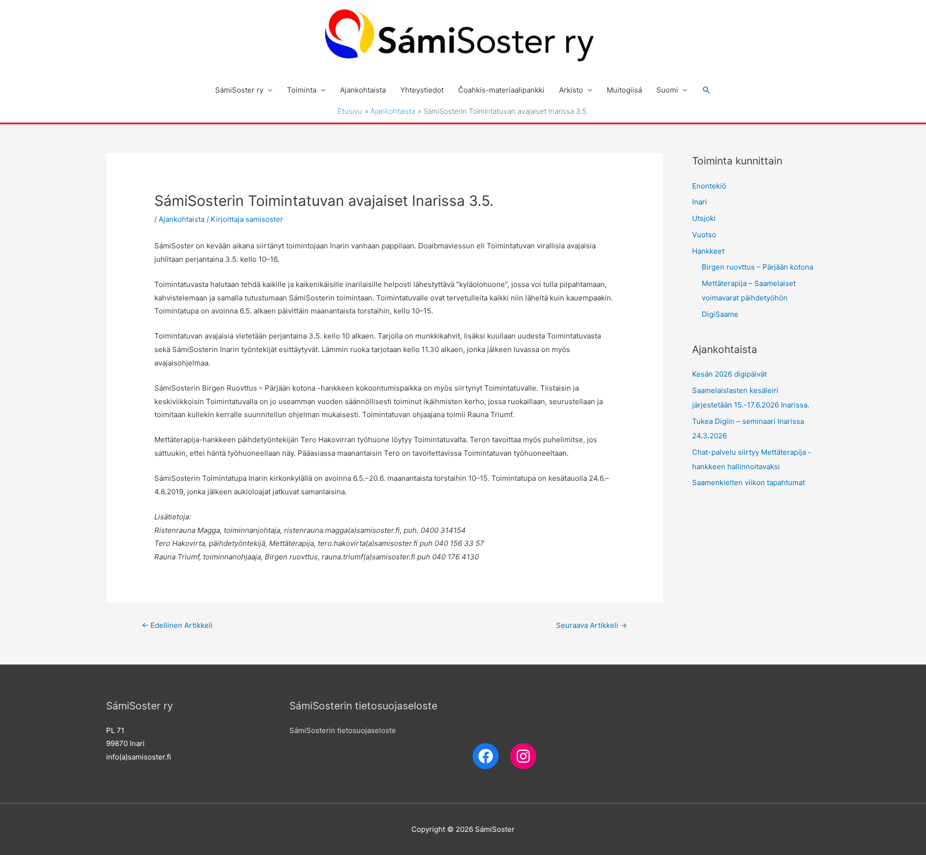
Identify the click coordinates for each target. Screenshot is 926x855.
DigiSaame (720, 314)
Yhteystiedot (422, 90)
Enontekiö (709, 185)
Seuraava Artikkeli (591, 625)
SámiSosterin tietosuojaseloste (342, 730)
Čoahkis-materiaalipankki (501, 90)
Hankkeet (708, 251)
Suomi (667, 90)
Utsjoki (704, 218)
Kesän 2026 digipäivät (729, 374)
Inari (699, 201)
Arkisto (571, 90)
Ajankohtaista (363, 90)
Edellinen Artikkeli (177, 625)
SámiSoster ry (239, 90)
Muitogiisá (624, 90)
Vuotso (704, 234)
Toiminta (301, 90)
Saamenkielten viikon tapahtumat (748, 482)
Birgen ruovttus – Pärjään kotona (757, 266)
